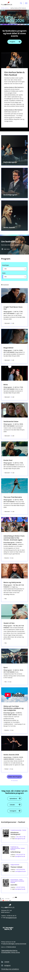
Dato (3, 273)
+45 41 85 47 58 (20, 837)
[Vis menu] (26, 3)
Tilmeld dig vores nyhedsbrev (10, 969)
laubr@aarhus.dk (20, 889)
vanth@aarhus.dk (20, 871)
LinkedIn (12, 805)
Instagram (13, 811)
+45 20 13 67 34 (20, 854)
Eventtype (5, 265)
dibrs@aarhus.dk (20, 839)
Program (12, 42)
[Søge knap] (21, 3)
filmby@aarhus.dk (11, 918)
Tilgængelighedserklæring (9, 950)
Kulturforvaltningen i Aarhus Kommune (14, 944)
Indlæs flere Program (14, 777)
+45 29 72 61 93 (20, 887)
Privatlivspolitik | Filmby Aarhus (10, 952)
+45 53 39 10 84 (20, 869)
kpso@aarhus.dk (20, 856)
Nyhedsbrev (13, 798)
